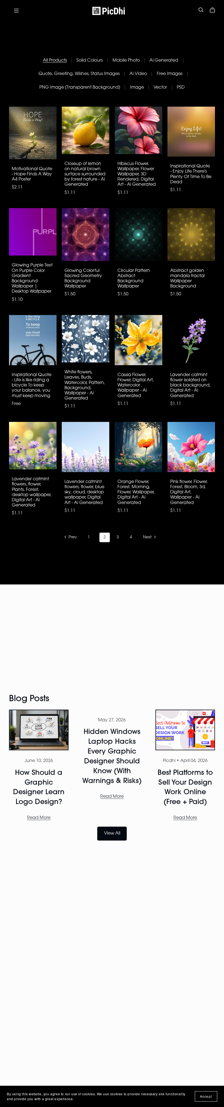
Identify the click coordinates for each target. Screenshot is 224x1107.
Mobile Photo (126, 60)
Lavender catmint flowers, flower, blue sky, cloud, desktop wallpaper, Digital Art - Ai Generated (84, 492)
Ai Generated (163, 60)
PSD (181, 87)
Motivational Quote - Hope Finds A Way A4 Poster (32, 174)
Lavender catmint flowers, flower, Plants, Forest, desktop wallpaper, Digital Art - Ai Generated (31, 492)
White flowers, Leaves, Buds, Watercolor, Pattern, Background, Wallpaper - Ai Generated (84, 385)
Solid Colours (89, 60)
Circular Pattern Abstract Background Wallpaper (133, 279)
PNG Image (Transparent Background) (79, 87)
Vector (160, 87)
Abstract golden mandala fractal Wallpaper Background (187, 279)
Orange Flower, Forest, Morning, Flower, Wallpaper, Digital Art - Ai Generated (136, 492)
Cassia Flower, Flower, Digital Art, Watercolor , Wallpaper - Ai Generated (135, 385)
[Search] (201, 10)
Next (148, 537)
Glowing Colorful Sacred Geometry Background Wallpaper (83, 279)
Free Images (169, 74)
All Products (55, 60)
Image (137, 87)
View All (112, 833)
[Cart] (214, 10)
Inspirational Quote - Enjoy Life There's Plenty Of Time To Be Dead (190, 174)
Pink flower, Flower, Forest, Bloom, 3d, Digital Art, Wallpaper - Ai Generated (189, 492)
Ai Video (138, 74)
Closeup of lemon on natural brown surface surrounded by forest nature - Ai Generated (84, 174)
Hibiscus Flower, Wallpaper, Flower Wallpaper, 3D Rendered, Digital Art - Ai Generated (136, 174)
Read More (39, 818)
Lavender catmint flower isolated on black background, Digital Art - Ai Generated (190, 385)
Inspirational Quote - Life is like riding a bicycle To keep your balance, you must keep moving (31, 385)
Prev (72, 537)
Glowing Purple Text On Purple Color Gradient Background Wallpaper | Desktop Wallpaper (32, 278)
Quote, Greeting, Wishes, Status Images (79, 74)
